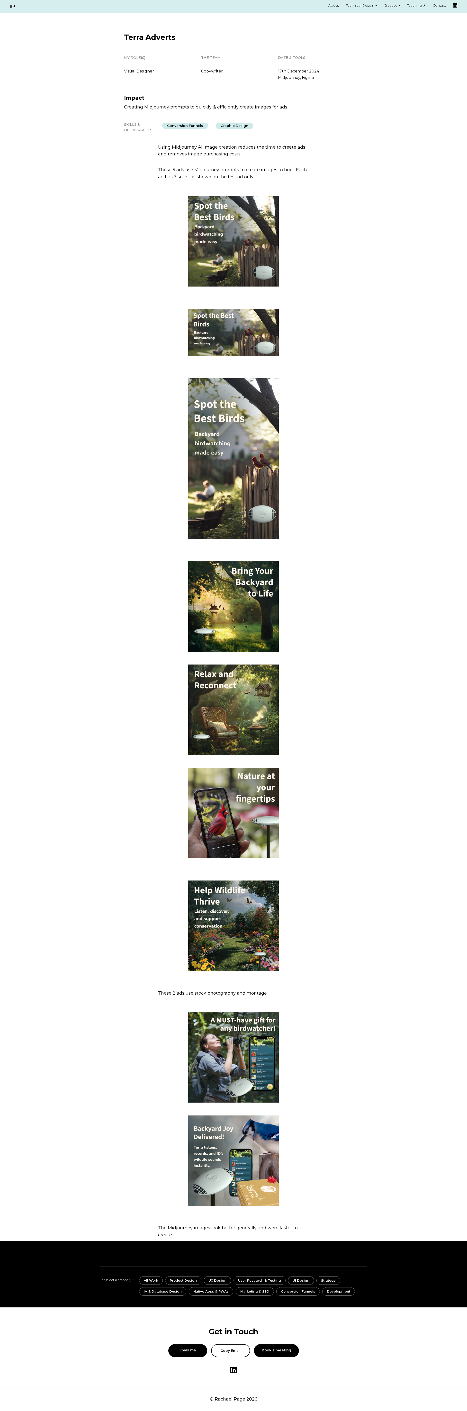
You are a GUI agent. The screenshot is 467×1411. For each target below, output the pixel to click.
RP (12, 6)
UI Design (301, 1280)
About (333, 5)
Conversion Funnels (185, 126)
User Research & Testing (259, 1280)
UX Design (217, 1280)
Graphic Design (234, 126)
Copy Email (230, 1350)
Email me (188, 1350)
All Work (151, 1280)
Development (338, 1291)
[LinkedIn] (455, 5)
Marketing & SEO (254, 1291)
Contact (439, 5)
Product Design (183, 1280)
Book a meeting (276, 1350)
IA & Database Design (163, 1291)
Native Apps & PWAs (211, 1291)
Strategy (328, 1280)
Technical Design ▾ (361, 5)
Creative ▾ (392, 5)
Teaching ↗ (416, 5)
